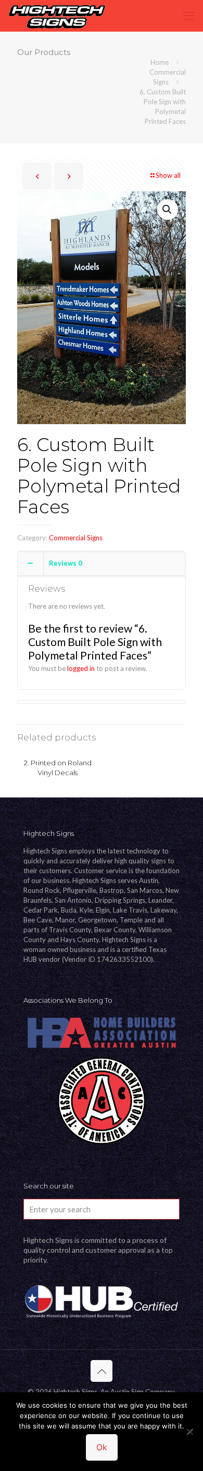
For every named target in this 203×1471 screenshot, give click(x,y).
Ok (101, 1447)
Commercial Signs (76, 538)
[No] (190, 1431)
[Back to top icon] (101, 1371)
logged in (81, 668)
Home (159, 62)
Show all (168, 175)
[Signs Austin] (57, 16)
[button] (167, 209)
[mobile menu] (189, 15)
